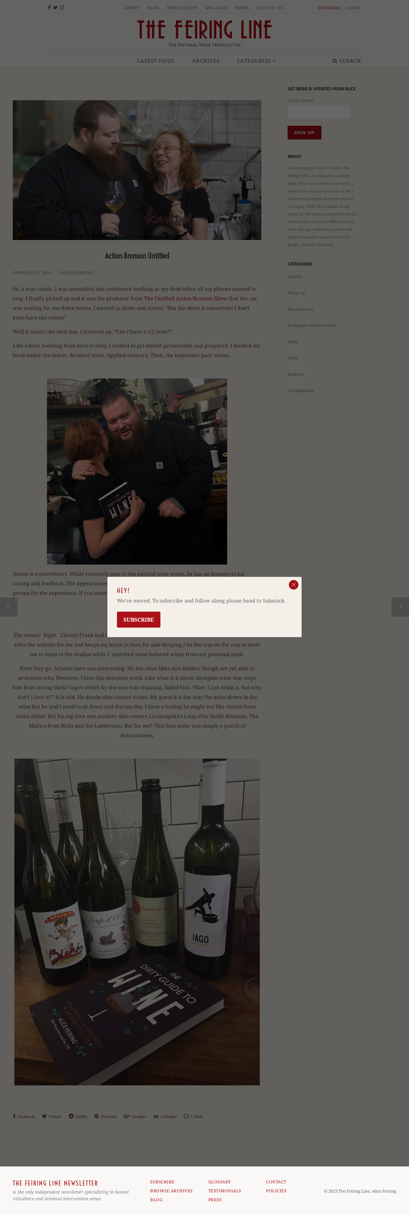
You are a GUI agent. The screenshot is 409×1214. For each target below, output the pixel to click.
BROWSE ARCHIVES (171, 1191)
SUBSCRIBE (162, 1182)
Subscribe (138, 619)
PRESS (215, 1200)
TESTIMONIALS (224, 1191)
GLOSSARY (219, 1182)
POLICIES (276, 1191)
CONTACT (276, 1182)
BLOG (156, 1200)
